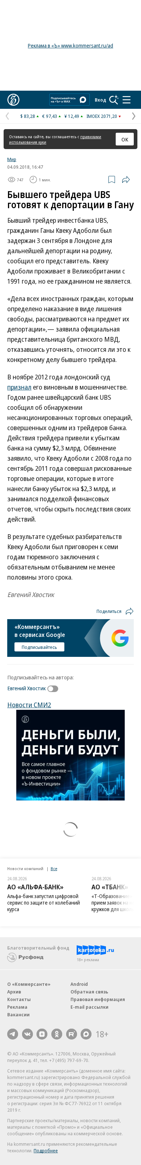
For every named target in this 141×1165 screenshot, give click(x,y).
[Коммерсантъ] (13, 100)
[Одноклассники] (56, 1034)
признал (19, 387)
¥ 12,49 (71, 116)
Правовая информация (97, 999)
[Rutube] (71, 1034)
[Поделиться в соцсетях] (125, 179)
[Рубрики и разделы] (126, 99)
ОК (124, 139)
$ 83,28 (27, 116)
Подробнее (46, 1150)
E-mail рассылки (89, 1007)
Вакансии (18, 1014)
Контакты (19, 999)
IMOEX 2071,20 (101, 116)
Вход (100, 99)
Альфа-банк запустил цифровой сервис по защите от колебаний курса (43, 903)
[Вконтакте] (27, 1034)
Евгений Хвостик (26, 688)
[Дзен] (42, 1034)
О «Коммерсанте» (29, 984)
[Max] (86, 1034)
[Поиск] (113, 99)
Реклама (17, 1007)
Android (79, 984)
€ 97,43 (49, 116)
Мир (11, 159)
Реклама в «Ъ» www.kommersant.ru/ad (70, 45)
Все (54, 868)
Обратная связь (89, 991)
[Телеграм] (12, 1034)
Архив (14, 991)
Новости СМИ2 (29, 704)
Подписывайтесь (39, 647)
